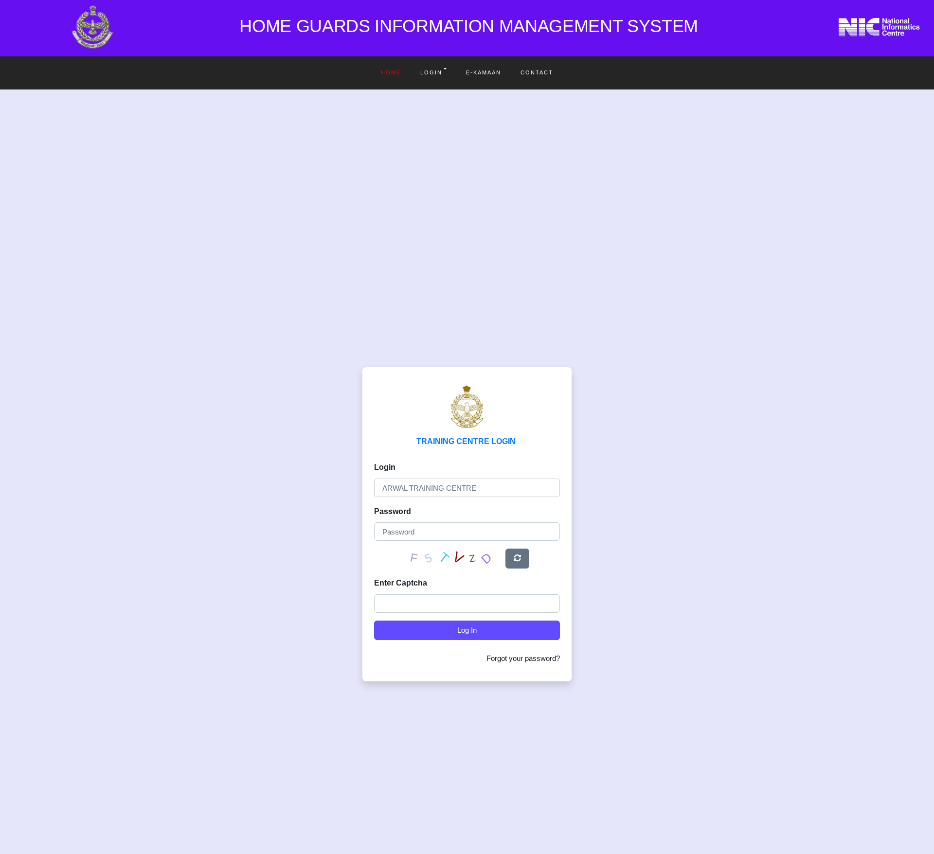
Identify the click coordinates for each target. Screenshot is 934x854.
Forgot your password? (523, 658)
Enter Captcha (400, 583)
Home (391, 72)
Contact (537, 72)
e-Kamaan (483, 72)
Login (431, 72)
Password (392, 511)
